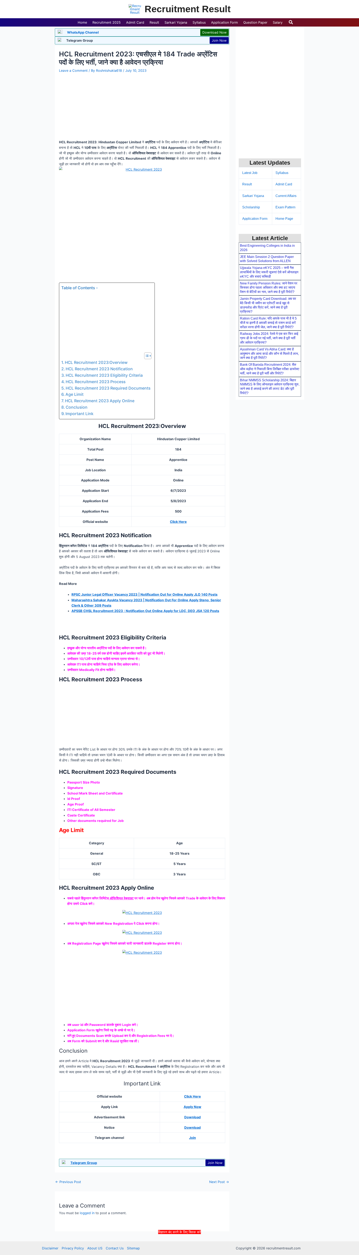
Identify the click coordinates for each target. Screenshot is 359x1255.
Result (247, 184)
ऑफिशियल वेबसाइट (121, 898)
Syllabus (281, 173)
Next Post (219, 1181)
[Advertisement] (179, 1244)
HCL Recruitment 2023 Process (95, 381)
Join (192, 1138)
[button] (291, 22)
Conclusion (76, 407)
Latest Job (249, 173)
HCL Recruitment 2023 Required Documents (108, 388)
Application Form (254, 218)
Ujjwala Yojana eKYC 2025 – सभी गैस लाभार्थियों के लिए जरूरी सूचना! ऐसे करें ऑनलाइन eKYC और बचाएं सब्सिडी (269, 272)
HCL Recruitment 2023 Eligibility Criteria (104, 375)
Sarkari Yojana (253, 196)
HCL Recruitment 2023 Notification (99, 368)
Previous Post (68, 1181)
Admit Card (283, 184)
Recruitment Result (188, 9)
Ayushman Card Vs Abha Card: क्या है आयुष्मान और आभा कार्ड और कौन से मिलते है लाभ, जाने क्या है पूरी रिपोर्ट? (269, 353)
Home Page (284, 218)
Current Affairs (285, 196)
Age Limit (74, 394)
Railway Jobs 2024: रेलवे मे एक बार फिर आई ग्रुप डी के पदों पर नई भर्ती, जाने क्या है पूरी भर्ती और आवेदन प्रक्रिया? (269, 338)
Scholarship (251, 207)
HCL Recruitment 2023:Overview (96, 362)
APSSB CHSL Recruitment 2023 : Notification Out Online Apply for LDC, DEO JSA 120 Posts (145, 611)
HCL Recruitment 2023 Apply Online (99, 400)
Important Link (79, 413)
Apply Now (192, 1107)
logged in (87, 1213)
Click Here (178, 522)
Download (192, 1117)
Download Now (214, 32)
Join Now (219, 40)
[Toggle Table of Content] (145, 355)
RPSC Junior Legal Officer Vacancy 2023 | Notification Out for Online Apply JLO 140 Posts (144, 594)
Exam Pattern (285, 207)
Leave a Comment (73, 70)
